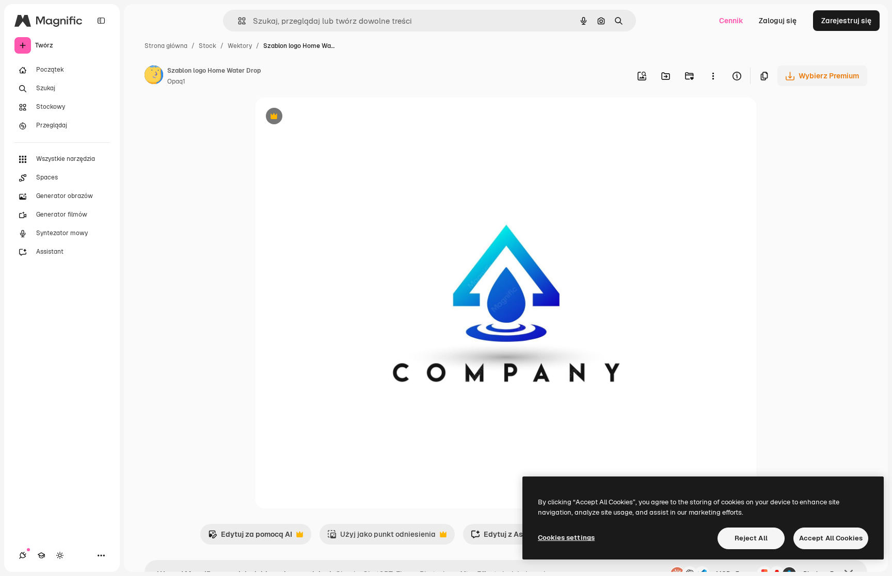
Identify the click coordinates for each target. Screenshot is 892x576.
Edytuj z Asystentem (513, 537)
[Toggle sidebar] (101, 20)
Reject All (751, 538)
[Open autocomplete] (238, 21)
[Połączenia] (22, 555)
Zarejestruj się (846, 20)
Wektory (240, 46)
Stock (207, 46)
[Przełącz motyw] (60, 555)
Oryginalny (326, 117)
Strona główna (166, 46)
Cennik (731, 20)
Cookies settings (566, 537)
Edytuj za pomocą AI (250, 537)
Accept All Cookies (831, 538)
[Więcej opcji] (713, 75)
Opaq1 (176, 81)
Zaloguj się (778, 20)
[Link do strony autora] (154, 76)
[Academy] (41, 555)
